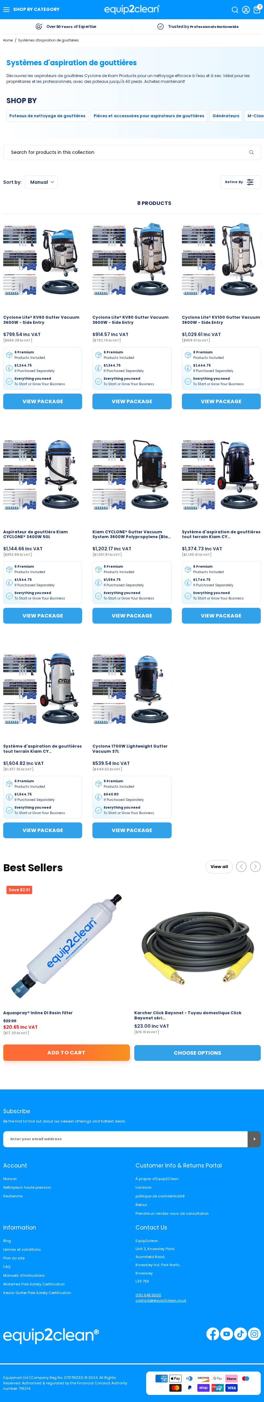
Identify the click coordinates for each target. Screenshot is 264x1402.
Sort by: (25, 182)
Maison (10, 1178)
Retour (141, 1204)
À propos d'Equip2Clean (157, 1178)
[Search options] (254, 152)
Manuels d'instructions (24, 1275)
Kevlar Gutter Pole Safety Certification (37, 1292)
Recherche (13, 1196)
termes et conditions (22, 1249)
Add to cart (66, 1052)
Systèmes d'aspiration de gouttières (48, 40)
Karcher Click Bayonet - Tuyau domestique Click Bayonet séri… (187, 1015)
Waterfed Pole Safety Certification (34, 1284)
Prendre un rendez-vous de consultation (172, 1213)
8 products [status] (154, 203)
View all (219, 867)
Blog (7, 1240)
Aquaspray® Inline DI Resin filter (38, 1013)
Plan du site (13, 1258)
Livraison (144, 1187)
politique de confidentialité (160, 1196)
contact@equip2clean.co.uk (161, 1300)
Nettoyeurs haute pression (27, 1187)
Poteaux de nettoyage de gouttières (47, 116)
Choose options (197, 1053)
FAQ (6, 1266)
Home (8, 40)
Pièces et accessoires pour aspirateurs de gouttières (149, 116)
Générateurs (225, 116)
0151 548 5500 (148, 1295)
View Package (43, 401)
